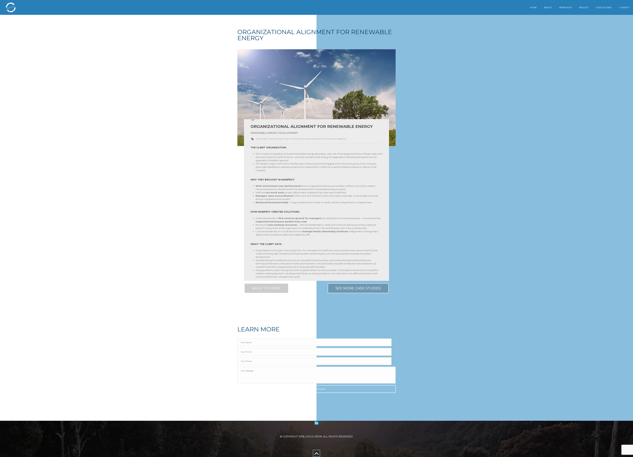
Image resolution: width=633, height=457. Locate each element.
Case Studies (604, 7)
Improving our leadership (334, 139)
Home (533, 7)
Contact (624, 7)
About (548, 7)
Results (584, 7)
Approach (565, 7)
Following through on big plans (306, 139)
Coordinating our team (279, 139)
